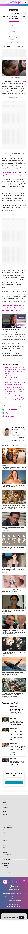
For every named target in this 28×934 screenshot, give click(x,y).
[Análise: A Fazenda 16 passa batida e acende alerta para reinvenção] (5, 719)
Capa (3, 7)
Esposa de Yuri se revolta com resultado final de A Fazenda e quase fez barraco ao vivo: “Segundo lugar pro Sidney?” (17, 750)
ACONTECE (4, 837)
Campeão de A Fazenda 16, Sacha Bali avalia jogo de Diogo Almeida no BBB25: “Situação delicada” (15, 399)
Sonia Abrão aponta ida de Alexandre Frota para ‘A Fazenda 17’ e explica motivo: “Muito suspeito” (15, 390)
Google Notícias (10, 416)
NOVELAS (4, 819)
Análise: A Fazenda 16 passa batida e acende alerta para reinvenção (16, 722)
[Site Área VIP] (14, 2)
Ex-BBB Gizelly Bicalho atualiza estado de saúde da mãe (15, 383)
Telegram (8, 413)
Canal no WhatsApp (11, 409)
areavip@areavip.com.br (13, 906)
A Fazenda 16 (8, 7)
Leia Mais (15, 917)
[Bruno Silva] (5, 46)
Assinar (14, 782)
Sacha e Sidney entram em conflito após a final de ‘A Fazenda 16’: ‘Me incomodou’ (17, 763)
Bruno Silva (9, 46)
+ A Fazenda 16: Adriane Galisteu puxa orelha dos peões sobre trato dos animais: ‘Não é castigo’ (13, 308)
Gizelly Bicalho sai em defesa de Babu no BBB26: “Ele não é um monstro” (15, 378)
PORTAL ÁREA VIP (6, 859)
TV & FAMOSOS (5, 798)
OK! (22, 917)
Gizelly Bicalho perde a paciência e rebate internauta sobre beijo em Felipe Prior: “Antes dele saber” (15, 370)
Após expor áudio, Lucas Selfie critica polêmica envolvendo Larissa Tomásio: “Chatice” (17, 712)
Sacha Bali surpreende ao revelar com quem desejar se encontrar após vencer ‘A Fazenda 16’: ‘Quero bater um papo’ (17, 735)
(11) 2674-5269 (14, 908)
